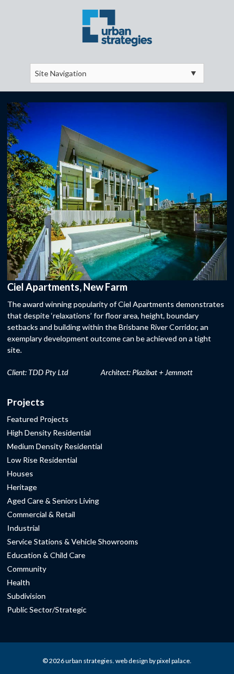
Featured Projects (38, 419)
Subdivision (26, 596)
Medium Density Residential (54, 446)
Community (26, 568)
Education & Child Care (46, 555)
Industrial (23, 527)
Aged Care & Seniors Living (53, 500)
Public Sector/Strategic (47, 609)
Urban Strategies (89, 661)
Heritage (22, 487)
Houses (20, 473)
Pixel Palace (173, 661)
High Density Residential (49, 432)
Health (18, 582)
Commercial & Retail (41, 514)
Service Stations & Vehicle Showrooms (72, 541)
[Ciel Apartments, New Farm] (117, 190)
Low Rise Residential (42, 459)
